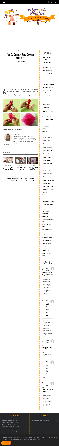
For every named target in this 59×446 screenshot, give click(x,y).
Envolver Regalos (20, 50)
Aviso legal (19, 437)
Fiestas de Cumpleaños (48, 116)
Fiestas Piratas (46, 170)
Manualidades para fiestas (8, 424)
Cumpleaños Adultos (48, 119)
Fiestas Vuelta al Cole (48, 180)
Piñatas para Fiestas (48, 208)
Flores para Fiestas (48, 186)
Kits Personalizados (47, 229)
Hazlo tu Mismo (46, 183)
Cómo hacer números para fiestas (10, 422)
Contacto (5, 439)
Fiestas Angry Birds (48, 137)
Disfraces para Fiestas (47, 111)
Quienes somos (12, 439)
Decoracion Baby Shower (47, 63)
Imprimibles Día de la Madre (48, 220)
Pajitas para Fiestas (48, 204)
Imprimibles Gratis (46, 216)
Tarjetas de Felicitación (45, 212)
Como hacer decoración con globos (10, 431)
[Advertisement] (29, 37)
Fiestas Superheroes (48, 176)
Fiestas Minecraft (47, 163)
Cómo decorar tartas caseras (9, 420)
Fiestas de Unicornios (48, 153)
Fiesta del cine (46, 134)
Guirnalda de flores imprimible (47, 347)
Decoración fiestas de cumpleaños (10, 428)
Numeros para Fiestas (48, 201)
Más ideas (45, 198)
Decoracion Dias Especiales (46, 58)
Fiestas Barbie (46, 140)
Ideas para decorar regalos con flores (8, 168)
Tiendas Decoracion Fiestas (47, 254)
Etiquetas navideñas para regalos (20, 168)
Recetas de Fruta (47, 247)
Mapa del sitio (19, 439)
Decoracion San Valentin (46, 97)
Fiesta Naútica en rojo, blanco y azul (27, 178)
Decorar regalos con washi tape (32, 168)
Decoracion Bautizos (48, 67)
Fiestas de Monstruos (48, 150)
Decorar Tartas (47, 243)
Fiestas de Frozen (47, 147)
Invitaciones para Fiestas (46, 225)
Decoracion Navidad (48, 84)
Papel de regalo (46, 234)
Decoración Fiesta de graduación (47, 390)
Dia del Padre (46, 104)
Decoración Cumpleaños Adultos (10, 426)
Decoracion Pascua (48, 87)
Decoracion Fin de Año (47, 75)
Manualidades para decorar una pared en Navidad (47, 274)
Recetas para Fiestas (47, 237)
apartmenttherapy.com (15, 129)
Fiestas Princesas (47, 173)
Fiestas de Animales (48, 144)
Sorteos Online (45, 250)
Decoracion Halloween (45, 80)
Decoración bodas (47, 70)
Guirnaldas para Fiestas (46, 194)
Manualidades (45, 232)
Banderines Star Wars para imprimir (47, 368)
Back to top (52, 437)
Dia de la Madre (47, 101)
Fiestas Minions (47, 167)
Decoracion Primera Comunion (47, 91)
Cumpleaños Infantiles (45, 127)
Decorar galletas (47, 240)
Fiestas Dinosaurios (48, 157)
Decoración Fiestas (7, 437)
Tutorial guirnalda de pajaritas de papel (13, 178)
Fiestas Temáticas (46, 131)
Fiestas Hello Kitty (48, 160)
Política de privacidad (28, 437)
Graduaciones (46, 107)
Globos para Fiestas (48, 189)
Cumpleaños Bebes (48, 122)
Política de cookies (39, 437)
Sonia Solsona (21, 61)
